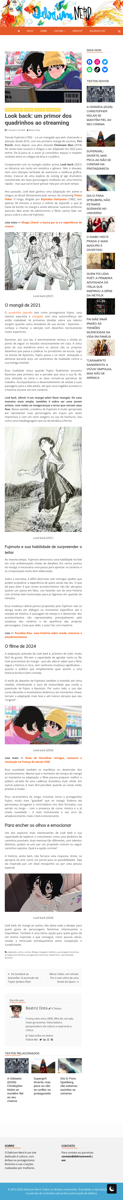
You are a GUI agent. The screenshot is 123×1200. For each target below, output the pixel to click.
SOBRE (43, 31)
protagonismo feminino (15, 954)
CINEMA (28, 109)
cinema (27, 952)
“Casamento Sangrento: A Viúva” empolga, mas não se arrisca (99, 369)
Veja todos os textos (41, 1035)
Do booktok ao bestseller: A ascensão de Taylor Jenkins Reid (23, 977)
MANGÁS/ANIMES (14, 109)
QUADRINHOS (53, 109)
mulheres (52, 952)
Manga (35, 952)
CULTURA (58, 31)
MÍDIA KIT (78, 31)
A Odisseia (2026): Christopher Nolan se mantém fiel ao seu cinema (15, 1090)
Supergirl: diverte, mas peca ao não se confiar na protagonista (42, 1086)
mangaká (37, 316)
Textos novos (98, 81)
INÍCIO (30, 31)
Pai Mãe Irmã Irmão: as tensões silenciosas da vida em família (99, 327)
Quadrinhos (54, 954)
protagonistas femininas (37, 954)
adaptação (12, 952)
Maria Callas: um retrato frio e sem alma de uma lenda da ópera (64, 977)
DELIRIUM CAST (97, 31)
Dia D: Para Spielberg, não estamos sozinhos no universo (68, 1086)
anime (20, 952)
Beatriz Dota (37, 1008)
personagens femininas (68, 952)
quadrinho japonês (20, 312)
